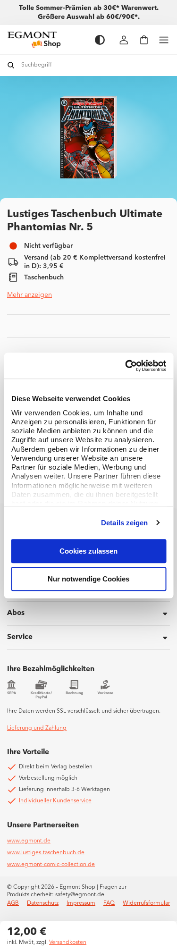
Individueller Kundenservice (55, 801)
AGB (13, 903)
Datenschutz (43, 903)
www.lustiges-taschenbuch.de (45, 853)
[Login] (124, 40)
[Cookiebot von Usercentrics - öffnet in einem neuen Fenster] (126, 366)
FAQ (109, 903)
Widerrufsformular (146, 903)
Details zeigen (124, 523)
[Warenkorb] (144, 40)
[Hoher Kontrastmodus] (100, 40)
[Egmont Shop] (46, 39)
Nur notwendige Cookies (88, 579)
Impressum (81, 903)
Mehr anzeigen (29, 295)
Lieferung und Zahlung (37, 728)
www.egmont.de (29, 841)
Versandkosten (67, 942)
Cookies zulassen (88, 551)
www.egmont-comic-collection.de (51, 864)
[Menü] (164, 40)
